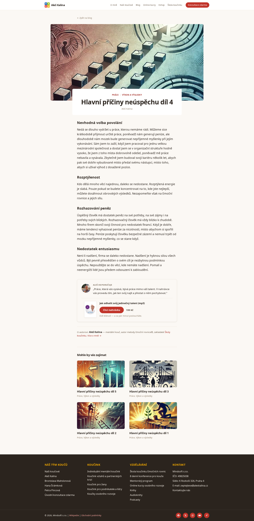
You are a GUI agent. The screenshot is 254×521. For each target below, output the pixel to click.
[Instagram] (192, 515)
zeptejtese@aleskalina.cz (194, 485)
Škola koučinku (175, 5)
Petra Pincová (52, 490)
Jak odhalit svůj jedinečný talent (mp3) (122, 303)
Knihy (133, 490)
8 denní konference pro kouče (146, 476)
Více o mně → (94, 335)
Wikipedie (74, 515)
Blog (138, 5)
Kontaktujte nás (181, 490)
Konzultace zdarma (197, 5)
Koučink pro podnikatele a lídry (104, 489)
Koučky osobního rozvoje (101, 493)
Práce (115, 95)
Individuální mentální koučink (103, 471)
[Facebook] (178, 515)
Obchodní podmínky (91, 515)
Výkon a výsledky (132, 95)
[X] (185, 515)
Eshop (162, 5)
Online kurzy (149, 5)
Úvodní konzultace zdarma (60, 495)
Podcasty (135, 499)
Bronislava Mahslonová (58, 480)
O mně (113, 5)
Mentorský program (141, 480)
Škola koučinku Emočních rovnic (148, 471)
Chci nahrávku (111, 310)
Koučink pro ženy (97, 484)
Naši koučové (126, 5)
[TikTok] (206, 515)
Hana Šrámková (53, 485)
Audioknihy (136, 495)
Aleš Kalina (58, 5)
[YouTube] (199, 515)
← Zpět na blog (84, 17)
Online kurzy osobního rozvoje (147, 485)
